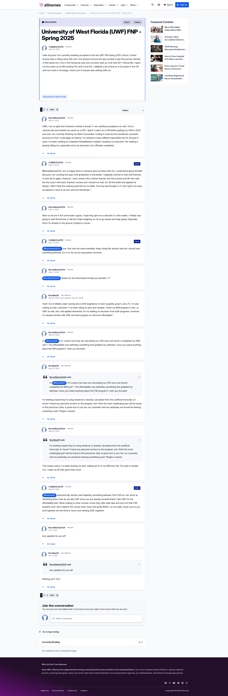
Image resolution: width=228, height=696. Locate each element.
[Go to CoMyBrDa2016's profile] (44, 48)
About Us (45, 691)
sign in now (99, 609)
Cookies (83, 691)
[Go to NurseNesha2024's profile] (44, 119)
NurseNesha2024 (56, 118)
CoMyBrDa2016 (56, 47)
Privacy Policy (58, 691)
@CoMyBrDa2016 (51, 278)
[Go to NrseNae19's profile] (44, 296)
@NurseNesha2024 (52, 249)
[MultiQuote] (42, 153)
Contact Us (72, 691)
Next (52, 109)
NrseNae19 (53, 295)
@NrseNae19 (52, 341)
